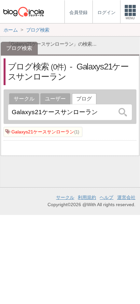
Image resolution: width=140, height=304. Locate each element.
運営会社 (126, 197)
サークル (24, 98)
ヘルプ (106, 197)
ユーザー (55, 98)
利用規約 (87, 197)
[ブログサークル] (23, 11)
